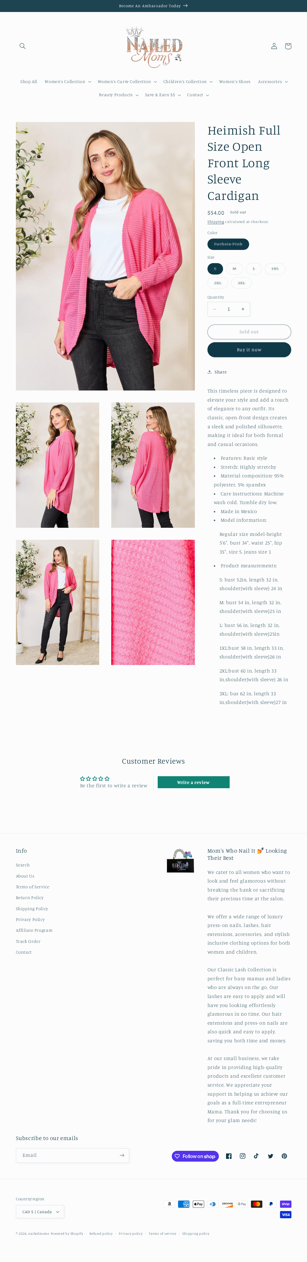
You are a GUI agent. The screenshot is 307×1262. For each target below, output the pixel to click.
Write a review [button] (193, 782)
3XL (245, 284)
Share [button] (221, 371)
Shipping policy (195, 1233)
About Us (25, 875)
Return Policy (30, 897)
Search (23, 864)
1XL (278, 270)
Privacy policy (130, 1233)
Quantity (215, 297)
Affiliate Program (34, 930)
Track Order (28, 941)
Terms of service (162, 1233)
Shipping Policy (32, 908)
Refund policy (101, 1233)
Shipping (215, 221)
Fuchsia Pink (231, 245)
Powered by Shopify (67, 1233)
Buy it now (249, 349)
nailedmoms (38, 1233)
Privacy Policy (30, 919)
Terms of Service (32, 886)
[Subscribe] (122, 1155)
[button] (23, 46)
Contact (24, 952)
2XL (221, 284)
